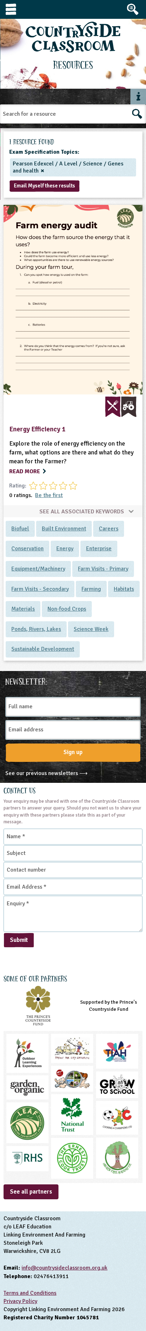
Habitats (124, 589)
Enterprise (99, 548)
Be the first (49, 495)
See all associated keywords (82, 511)
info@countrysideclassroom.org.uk (64, 1267)
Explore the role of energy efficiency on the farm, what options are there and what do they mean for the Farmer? (71, 452)
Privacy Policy (20, 1301)
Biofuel (20, 528)
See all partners (31, 1191)
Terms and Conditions (30, 1293)
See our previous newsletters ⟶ (46, 773)
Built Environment (64, 528)
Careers (108, 528)
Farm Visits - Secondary (40, 589)
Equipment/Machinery (38, 568)
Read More (25, 471)
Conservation (27, 548)
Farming (91, 589)
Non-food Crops (66, 608)
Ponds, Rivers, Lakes (36, 629)
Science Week (91, 629)
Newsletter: (26, 680)
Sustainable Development (42, 649)
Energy (64, 548)
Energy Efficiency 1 (37, 429)
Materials (23, 608)
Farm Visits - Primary (103, 568)
